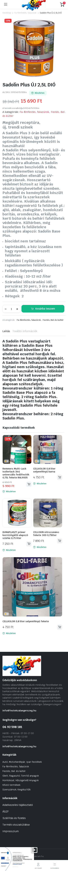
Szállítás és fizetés (14, 818)
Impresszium (10, 831)
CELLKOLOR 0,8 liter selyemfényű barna (44, 470)
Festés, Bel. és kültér (53, 320)
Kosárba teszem (45, 308)
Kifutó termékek (11, 784)
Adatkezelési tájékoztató (17, 805)
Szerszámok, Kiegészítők (16, 789)
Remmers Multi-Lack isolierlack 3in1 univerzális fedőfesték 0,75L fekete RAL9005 (15, 473)
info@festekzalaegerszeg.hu (19, 710)
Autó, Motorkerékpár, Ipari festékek (22, 761)
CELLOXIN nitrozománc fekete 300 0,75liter (46, 534)
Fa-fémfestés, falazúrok (25, 13)
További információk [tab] (24, 331)
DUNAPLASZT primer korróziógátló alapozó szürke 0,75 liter (15, 535)
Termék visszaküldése (16, 824)
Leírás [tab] (6, 331)
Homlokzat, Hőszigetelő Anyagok (20, 780)
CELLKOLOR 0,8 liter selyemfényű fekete (25, 621)
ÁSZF (5, 811)
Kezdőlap (6, 13)
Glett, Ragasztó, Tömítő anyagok (20, 775)
